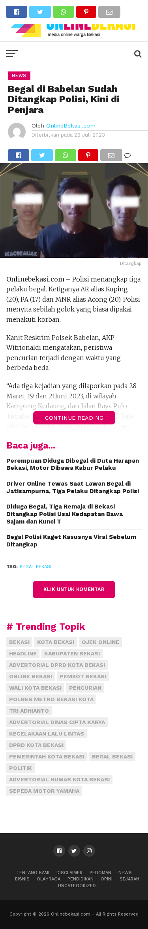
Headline (23, 653)
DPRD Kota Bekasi (36, 745)
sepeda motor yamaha (44, 791)
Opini (106, 879)
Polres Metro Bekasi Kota (51, 699)
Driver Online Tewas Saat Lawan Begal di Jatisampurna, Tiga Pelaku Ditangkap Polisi (72, 487)
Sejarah (129, 879)
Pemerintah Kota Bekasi (46, 756)
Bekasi (19, 642)
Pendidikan (80, 879)
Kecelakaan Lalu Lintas (46, 733)
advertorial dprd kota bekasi (57, 665)
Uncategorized (77, 885)
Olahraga (48, 879)
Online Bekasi (30, 676)
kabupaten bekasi (72, 653)
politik (20, 768)
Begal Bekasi (35, 566)
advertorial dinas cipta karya (57, 722)
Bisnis (22, 879)
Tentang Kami (32, 872)
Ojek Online (100, 642)
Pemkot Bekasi (83, 676)
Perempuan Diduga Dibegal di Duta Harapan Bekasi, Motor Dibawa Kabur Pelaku (72, 464)
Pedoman (100, 872)
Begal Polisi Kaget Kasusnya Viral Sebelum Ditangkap (71, 540)
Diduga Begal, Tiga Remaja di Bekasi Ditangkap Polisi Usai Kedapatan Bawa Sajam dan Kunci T (64, 514)
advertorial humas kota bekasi (59, 779)
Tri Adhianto (29, 711)
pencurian (85, 688)
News (125, 872)
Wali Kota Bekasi (35, 688)
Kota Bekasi (55, 642)
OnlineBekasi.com (71, 125)
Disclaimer (69, 872)
